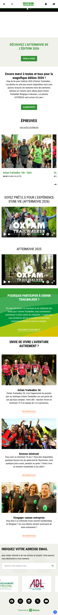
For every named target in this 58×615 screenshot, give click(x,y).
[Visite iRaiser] (29, 610)
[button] (4, 4)
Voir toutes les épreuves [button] (29, 128)
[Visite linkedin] (29, 601)
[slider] (14, 234)
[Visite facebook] (11, 601)
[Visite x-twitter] (37, 601)
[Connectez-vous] (46, 4)
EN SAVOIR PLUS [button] (29, 411)
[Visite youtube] (46, 601)
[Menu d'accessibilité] (55, 612)
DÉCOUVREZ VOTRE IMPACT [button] (29, 330)
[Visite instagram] (20, 601)
